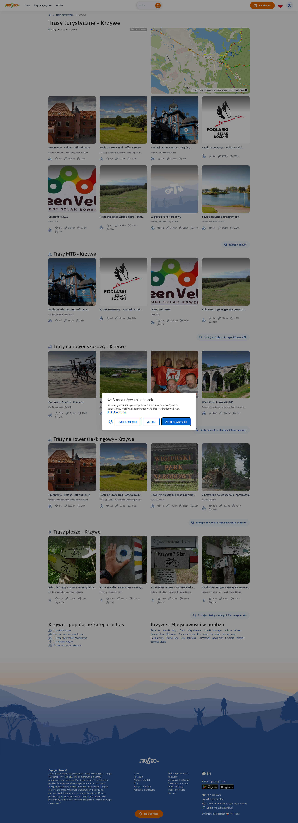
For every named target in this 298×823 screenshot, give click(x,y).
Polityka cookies (116, 412)
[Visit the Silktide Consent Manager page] (111, 422)
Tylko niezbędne (127, 421)
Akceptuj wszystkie (176, 421)
